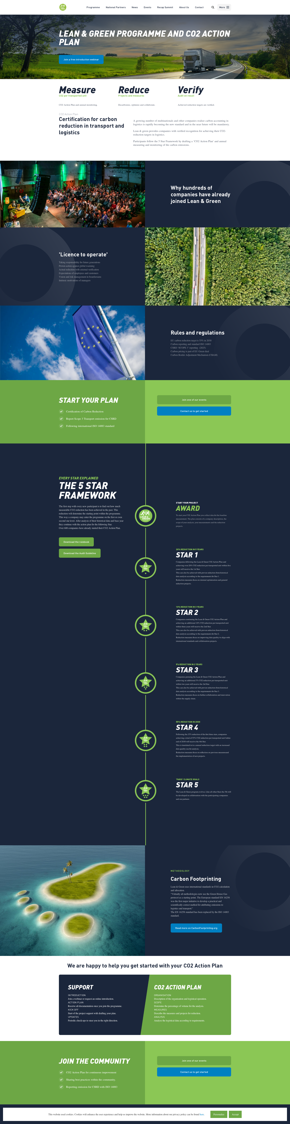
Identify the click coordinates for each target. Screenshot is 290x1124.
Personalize (218, 1114)
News (135, 7)
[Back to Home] (63, 10)
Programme (93, 7)
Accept (235, 1114)
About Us (184, 7)
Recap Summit (165, 7)
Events (147, 7)
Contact (199, 7)
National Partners (116, 7)
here (202, 1114)
